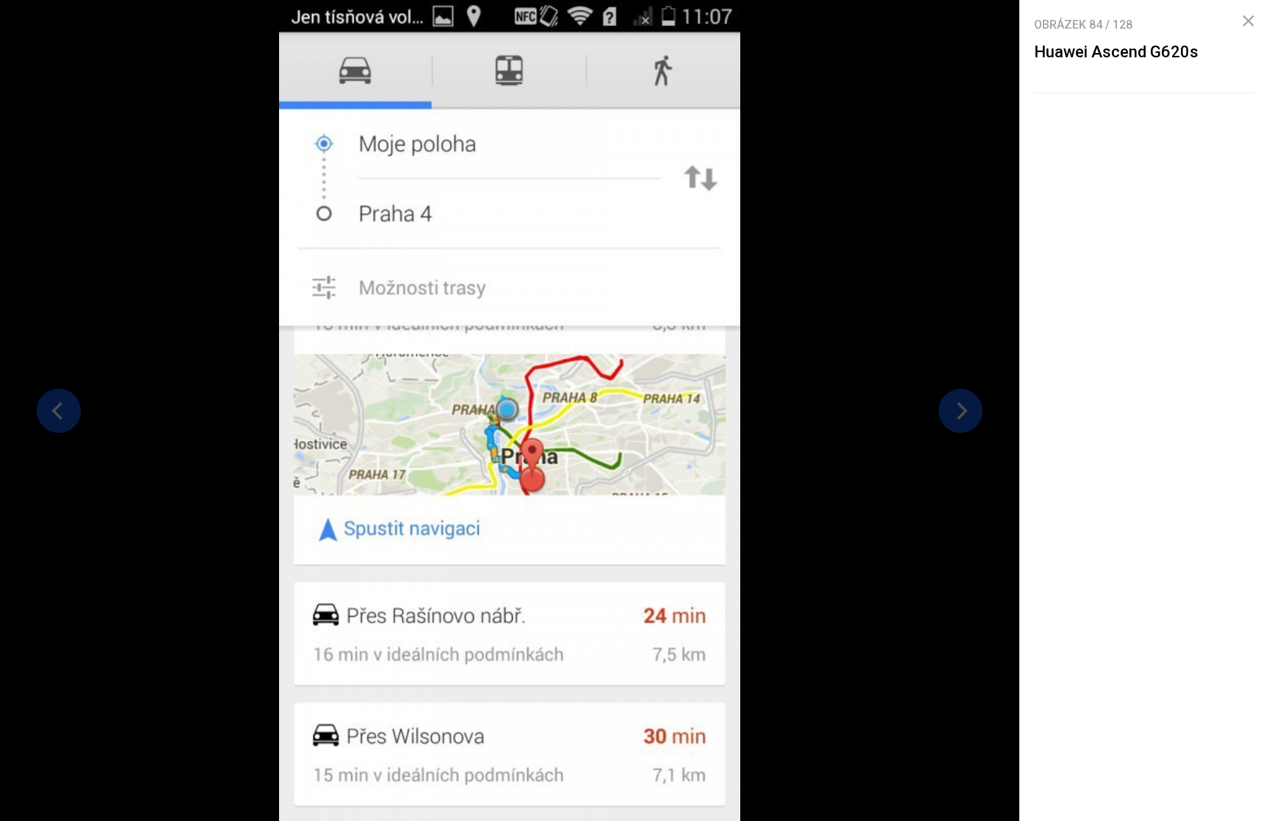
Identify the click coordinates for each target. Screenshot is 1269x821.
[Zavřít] (1248, 21)
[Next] (961, 411)
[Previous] (59, 411)
